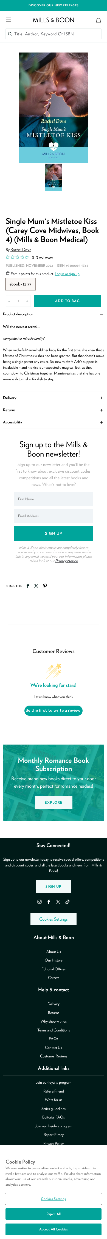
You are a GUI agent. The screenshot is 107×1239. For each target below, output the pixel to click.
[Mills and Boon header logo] (53, 19)
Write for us (53, 1099)
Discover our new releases (54, 5)
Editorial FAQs (53, 1117)
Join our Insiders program (53, 1126)
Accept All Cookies (53, 1229)
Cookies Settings (53, 919)
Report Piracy (54, 1134)
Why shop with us (54, 1021)
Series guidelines (53, 1108)
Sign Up (53, 886)
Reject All (53, 1214)
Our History (54, 960)
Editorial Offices (53, 969)
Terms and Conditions (53, 1030)
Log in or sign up (67, 273)
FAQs (53, 1038)
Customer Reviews (53, 1056)
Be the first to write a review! (53, 710)
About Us (53, 951)
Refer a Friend (53, 1091)
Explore (54, 802)
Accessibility (53, 421)
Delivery (53, 397)
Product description (53, 313)
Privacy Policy (53, 1143)
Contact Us (53, 1047)
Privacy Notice (66, 561)
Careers (53, 977)
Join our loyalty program (54, 1082)
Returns (53, 409)
